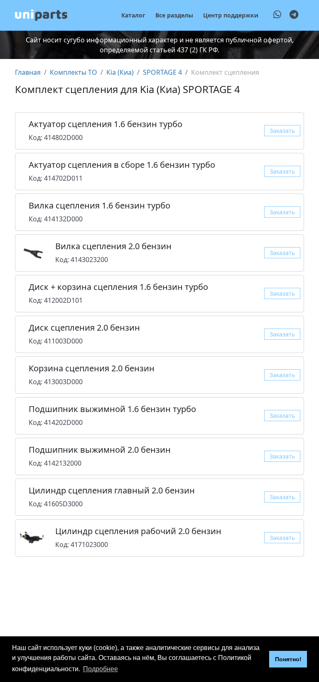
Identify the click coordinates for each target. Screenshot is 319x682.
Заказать (282, 131)
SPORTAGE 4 (162, 72)
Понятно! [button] (288, 659)
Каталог (133, 15)
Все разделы (174, 15)
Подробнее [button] (100, 668)
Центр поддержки (230, 15)
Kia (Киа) (120, 72)
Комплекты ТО (73, 72)
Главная (28, 72)
